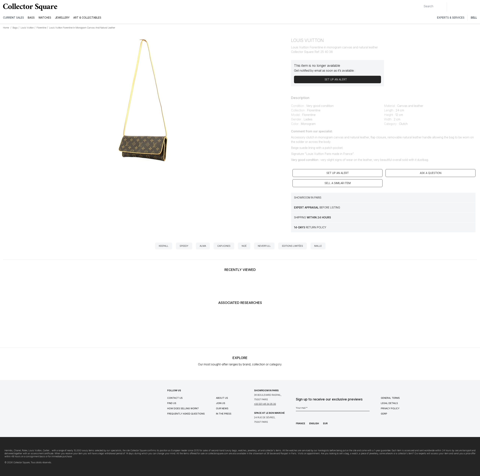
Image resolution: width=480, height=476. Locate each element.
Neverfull (264, 245)
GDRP (384, 413)
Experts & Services (450, 17)
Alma (203, 245)
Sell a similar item (338, 183)
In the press (223, 413)
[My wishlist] (460, 6)
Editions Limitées (292, 245)
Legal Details (389, 403)
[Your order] (468, 6)
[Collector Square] (29, 6)
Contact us (175, 398)
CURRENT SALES (13, 17)
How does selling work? (183, 408)
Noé (244, 245)
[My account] (476, 6)
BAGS (31, 17)
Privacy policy (390, 408)
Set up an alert (337, 173)
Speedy (184, 245)
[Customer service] (451, 6)
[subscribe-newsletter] (368, 408)
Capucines (223, 245)
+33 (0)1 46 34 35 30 (265, 404)
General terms (390, 398)
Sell (474, 17)
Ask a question (430, 173)
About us (222, 398)
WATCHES (44, 17)
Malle (318, 245)
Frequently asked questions (186, 413)
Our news (222, 408)
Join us (220, 403)
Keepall (163, 245)
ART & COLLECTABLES (87, 17)
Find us (171, 403)
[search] (420, 4)
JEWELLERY (62, 17)
